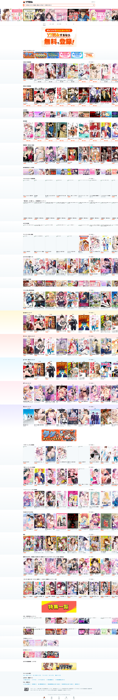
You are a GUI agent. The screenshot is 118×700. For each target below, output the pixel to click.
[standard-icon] (93, 5)
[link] (29, 55)
